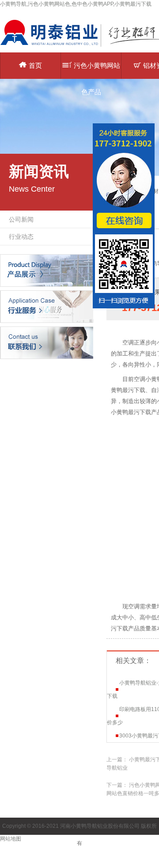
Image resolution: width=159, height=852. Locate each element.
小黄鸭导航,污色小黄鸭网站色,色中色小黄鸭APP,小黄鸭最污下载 (75, 4)
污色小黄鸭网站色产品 (97, 70)
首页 (35, 65)
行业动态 (21, 236)
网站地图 (10, 839)
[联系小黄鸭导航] (46, 342)
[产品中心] (46, 270)
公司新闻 (21, 219)
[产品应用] (46, 306)
